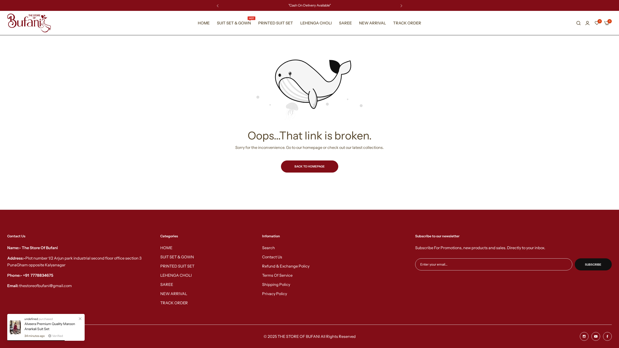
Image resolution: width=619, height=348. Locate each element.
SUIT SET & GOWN (177, 256)
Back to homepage (310, 166)
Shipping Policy (276, 284)
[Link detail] (584, 336)
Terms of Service (277, 275)
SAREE (166, 284)
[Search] (578, 23)
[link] (80, 318)
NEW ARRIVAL (173, 293)
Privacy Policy (274, 293)
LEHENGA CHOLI (176, 275)
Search (268, 247)
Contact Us (272, 256)
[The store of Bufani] (29, 23)
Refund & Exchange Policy (286, 266)
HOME (166, 247)
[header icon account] (587, 23)
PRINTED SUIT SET (177, 266)
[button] (217, 5)
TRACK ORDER (174, 302)
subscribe (593, 264)
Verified (57, 336)
